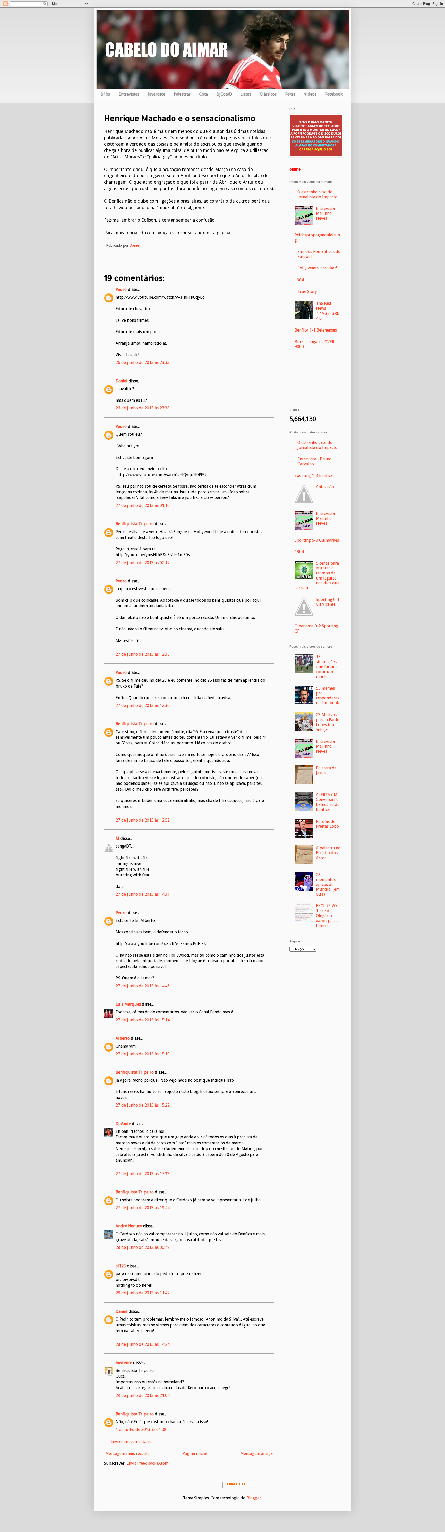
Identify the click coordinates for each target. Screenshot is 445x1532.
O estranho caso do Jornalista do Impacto (317, 194)
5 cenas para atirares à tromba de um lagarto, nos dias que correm (317, 575)
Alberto (123, 1038)
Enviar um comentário (131, 1441)
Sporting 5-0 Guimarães (317, 540)
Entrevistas (128, 94)
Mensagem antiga (256, 1453)
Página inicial (195, 1453)
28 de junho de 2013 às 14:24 (143, 1344)
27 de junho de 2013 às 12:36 (143, 705)
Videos (310, 94)
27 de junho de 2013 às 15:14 (143, 1020)
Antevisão (325, 486)
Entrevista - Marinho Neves (326, 213)
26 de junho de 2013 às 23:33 (143, 362)
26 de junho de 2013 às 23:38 (143, 408)
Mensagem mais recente (127, 1453)
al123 (121, 1265)
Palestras (182, 94)
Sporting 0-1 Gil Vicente (327, 602)
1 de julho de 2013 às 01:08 (141, 1429)
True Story (307, 291)
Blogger (253, 1497)
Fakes (290, 94)
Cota (203, 94)
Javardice (156, 94)
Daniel (121, 381)
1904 (299, 280)
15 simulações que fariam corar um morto (326, 666)
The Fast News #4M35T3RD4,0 (328, 311)
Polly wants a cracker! (317, 267)
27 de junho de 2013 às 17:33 (143, 1173)
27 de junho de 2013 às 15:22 (143, 1105)
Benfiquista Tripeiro (135, 523)
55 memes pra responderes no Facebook (327, 696)
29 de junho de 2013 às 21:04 (143, 1395)
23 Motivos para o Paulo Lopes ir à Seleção (327, 722)
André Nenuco (129, 1226)
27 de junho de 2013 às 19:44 (143, 1207)
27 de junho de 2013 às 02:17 (143, 562)
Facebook (333, 94)
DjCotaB (224, 94)
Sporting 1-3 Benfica (314, 475)
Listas (245, 94)
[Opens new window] (316, 155)
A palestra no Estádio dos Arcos (328, 852)
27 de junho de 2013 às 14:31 (143, 894)
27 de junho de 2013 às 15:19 (143, 1054)
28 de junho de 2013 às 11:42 (143, 1292)
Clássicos (268, 94)
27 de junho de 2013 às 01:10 (143, 505)
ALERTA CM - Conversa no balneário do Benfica (328, 802)
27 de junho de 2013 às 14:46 (143, 986)
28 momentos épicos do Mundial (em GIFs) (328, 884)
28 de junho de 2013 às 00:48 (143, 1247)
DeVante (123, 1123)
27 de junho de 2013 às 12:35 (143, 654)
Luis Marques (128, 1004)
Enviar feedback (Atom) (148, 1463)
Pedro (121, 289)
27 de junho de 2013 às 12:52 (143, 820)
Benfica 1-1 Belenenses (316, 330)
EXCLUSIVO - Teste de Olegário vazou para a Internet (327, 915)
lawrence (124, 1362)
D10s (105, 94)
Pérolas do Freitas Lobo (327, 824)
